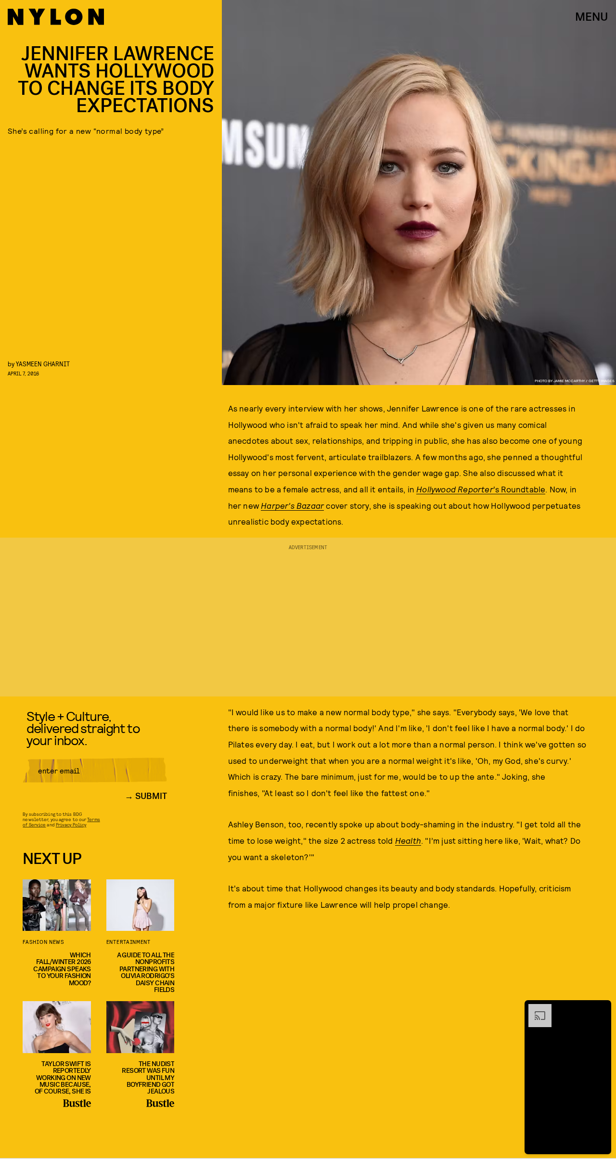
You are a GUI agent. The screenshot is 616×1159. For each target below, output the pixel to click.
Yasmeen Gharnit (43, 364)
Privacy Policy (71, 824)
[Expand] (535, 1009)
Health (408, 840)
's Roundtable (480, 489)
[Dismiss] (600, 1009)
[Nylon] (56, 17)
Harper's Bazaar (292, 505)
